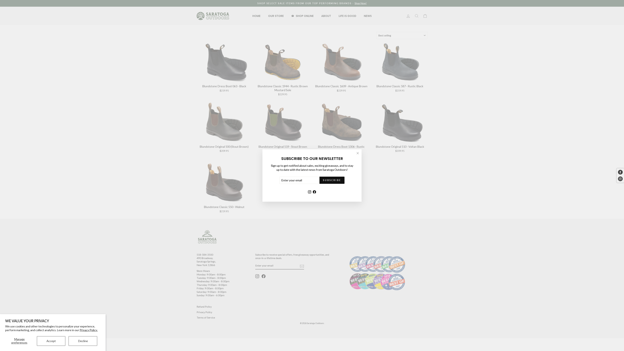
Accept (51, 341)
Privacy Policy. (89, 330)
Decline (83, 341)
